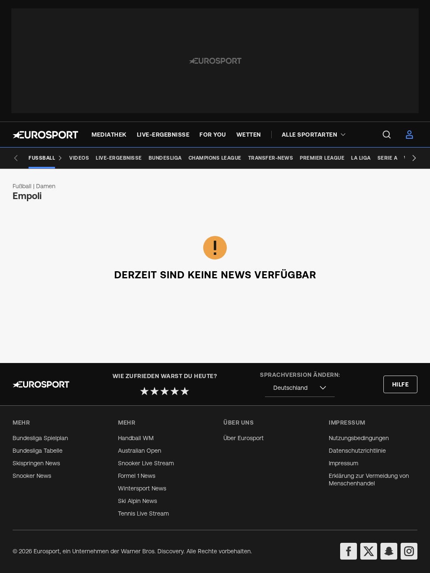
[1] (144, 391)
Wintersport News (142, 488)
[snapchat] (388, 551)
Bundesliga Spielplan (40, 438)
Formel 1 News (136, 475)
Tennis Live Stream (143, 513)
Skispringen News (36, 463)
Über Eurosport (243, 438)
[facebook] (348, 551)
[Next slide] (414, 158)
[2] (154, 391)
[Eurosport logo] (45, 135)
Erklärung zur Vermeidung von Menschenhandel (369, 479)
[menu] (387, 134)
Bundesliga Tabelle (38, 450)
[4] (175, 391)
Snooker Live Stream (146, 463)
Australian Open (139, 450)
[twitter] (368, 551)
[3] (165, 391)
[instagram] (409, 551)
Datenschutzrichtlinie (357, 450)
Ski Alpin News (137, 501)
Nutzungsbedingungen (359, 438)
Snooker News (32, 475)
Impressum (343, 463)
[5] (185, 391)
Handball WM (136, 438)
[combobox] (300, 388)
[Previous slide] (16, 158)
